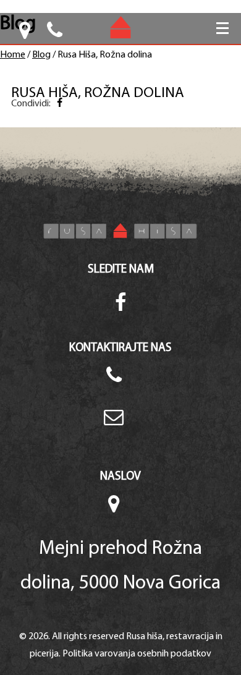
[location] (26, 35)
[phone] (120, 382)
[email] (120, 424)
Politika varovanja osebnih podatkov (136, 654)
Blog (41, 55)
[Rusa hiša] (120, 231)
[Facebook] (59, 104)
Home (12, 55)
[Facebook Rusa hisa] (121, 304)
